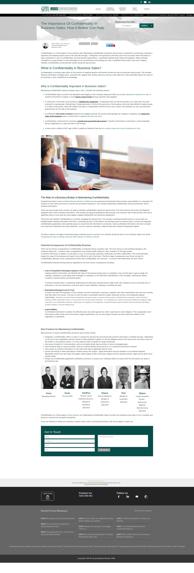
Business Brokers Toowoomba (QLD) (48, 546)
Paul (124, 393)
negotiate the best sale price (91, 116)
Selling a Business (84, 43)
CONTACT (147, 9)
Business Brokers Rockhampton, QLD (78, 546)
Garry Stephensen (65, 43)
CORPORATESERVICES (122, 9)
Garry (48, 393)
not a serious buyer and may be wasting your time (121, 128)
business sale (77, 415)
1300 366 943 (86, 496)
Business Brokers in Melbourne (81, 201)
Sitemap (182, 546)
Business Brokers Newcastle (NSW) (133, 546)
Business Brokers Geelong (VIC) (106, 546)
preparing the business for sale (137, 94)
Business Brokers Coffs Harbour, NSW (162, 546)
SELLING (98, 9)
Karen (67, 393)
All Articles (94, 43)
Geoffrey (86, 393)
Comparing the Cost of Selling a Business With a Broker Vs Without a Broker (70, 237)
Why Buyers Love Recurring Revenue (57, 518)
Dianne (105, 393)
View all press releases (143, 511)
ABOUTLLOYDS (134, 9)
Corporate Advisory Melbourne (21, 546)
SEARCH (145, 25)
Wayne (142, 393)
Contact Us (85, 493)
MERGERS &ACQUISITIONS (110, 9)
